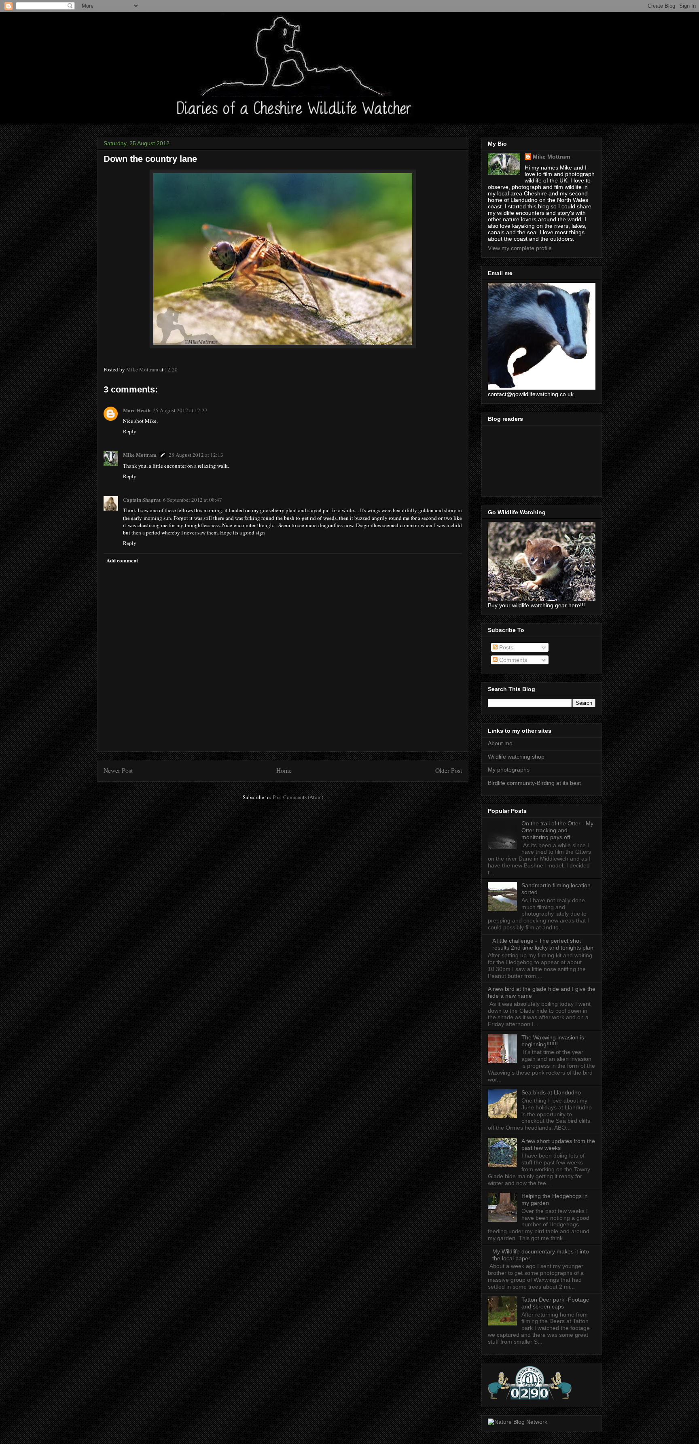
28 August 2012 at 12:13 (196, 454)
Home (284, 770)
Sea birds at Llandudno (551, 1092)
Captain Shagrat (142, 499)
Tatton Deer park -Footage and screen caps (555, 1303)
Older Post (448, 770)
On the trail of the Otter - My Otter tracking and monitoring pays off (557, 830)
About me (500, 743)
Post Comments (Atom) (298, 797)
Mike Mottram (140, 454)
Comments (512, 660)
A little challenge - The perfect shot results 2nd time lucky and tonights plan (542, 944)
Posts (505, 647)
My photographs (509, 769)
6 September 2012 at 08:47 (192, 499)
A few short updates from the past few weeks (558, 1144)
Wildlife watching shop (516, 756)
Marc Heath (136, 410)
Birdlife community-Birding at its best (534, 783)
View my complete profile (520, 248)
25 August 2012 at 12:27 (180, 410)
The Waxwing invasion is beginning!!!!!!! (552, 1040)
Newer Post (118, 770)
